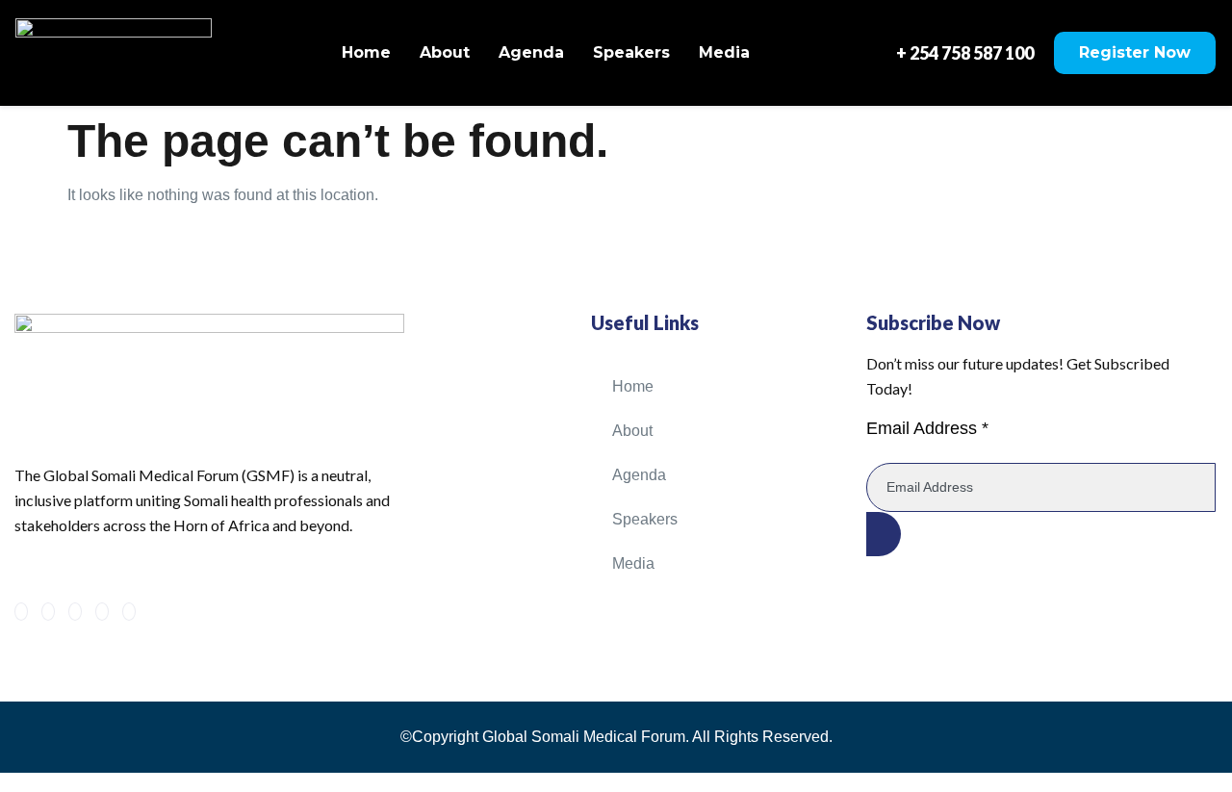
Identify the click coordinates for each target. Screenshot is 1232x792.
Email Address (927, 428)
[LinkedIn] (75, 611)
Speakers (631, 52)
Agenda (531, 52)
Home (366, 52)
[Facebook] (21, 611)
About (445, 52)
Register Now (1135, 52)
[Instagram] (129, 611)
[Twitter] (48, 611)
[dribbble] (102, 611)
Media (724, 52)
